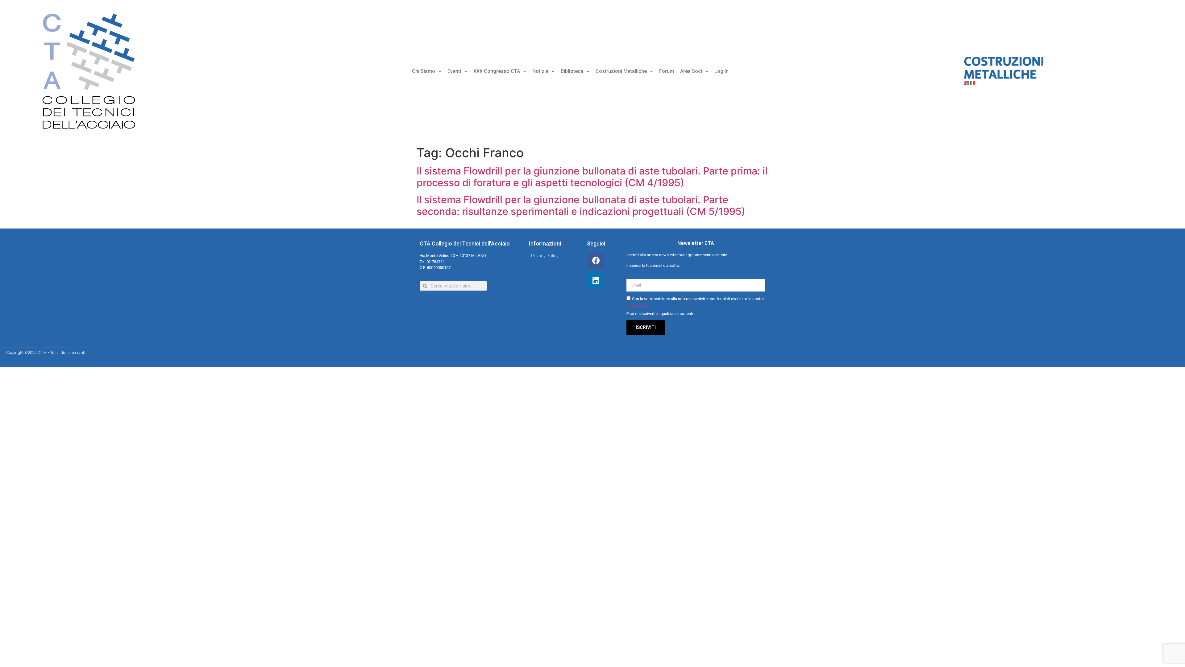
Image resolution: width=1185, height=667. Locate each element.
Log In (721, 71)
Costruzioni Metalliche (621, 71)
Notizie (540, 71)
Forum (666, 71)
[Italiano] (972, 82)
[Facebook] (596, 260)
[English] (967, 82)
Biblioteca (572, 71)
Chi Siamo (423, 71)
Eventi (454, 71)
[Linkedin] (596, 280)
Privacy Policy (638, 306)
